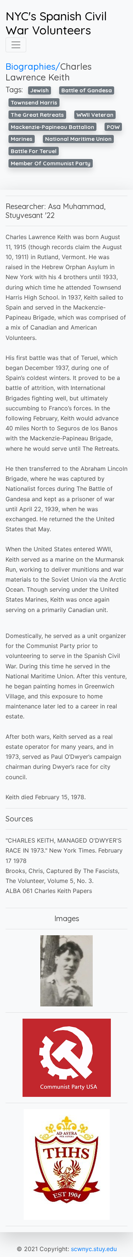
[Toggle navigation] (16, 44)
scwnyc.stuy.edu (94, 1249)
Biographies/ (33, 66)
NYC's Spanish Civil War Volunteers (56, 23)
